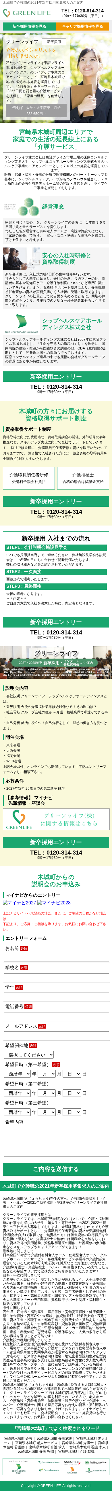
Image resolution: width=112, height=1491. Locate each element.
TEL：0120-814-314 (82, 13)
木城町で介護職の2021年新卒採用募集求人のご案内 (43, 2)
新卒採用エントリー (56, 376)
